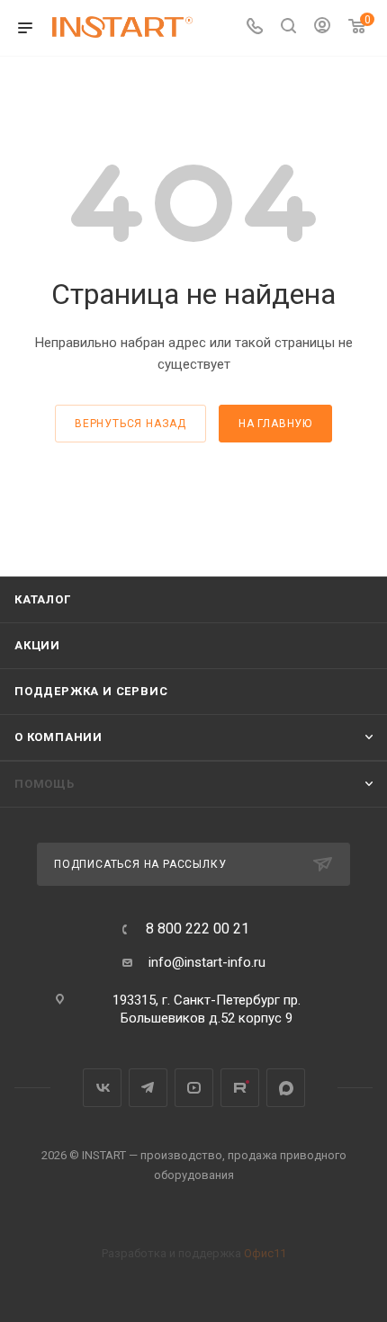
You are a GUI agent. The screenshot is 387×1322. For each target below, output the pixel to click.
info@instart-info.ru (207, 962)
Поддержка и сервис (90, 691)
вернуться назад (130, 423)
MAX (285, 1087)
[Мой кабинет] (322, 28)
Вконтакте (102, 1087)
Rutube (239, 1087)
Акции (37, 645)
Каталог (42, 599)
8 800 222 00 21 (197, 929)
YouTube (194, 1087)
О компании (58, 737)
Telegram (148, 1087)
